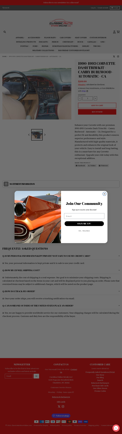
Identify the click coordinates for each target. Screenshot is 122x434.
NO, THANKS (84, 231)
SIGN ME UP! (84, 223)
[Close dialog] (104, 194)
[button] (116, 428)
